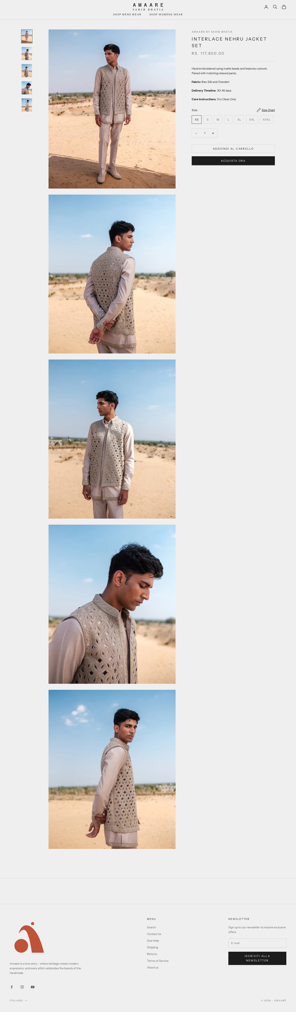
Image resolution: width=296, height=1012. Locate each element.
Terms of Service (158, 961)
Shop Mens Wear (127, 14)
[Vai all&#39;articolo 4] (26, 88)
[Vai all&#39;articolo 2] (26, 53)
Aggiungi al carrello (233, 148)
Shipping (152, 947)
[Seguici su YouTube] (33, 987)
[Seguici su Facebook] (12, 987)
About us (152, 967)
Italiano (16, 1000)
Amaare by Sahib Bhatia (212, 31)
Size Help (153, 940)
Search (151, 927)
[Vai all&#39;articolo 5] (26, 105)
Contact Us (154, 934)
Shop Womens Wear (166, 14)
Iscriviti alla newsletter (257, 958)
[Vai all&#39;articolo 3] (26, 71)
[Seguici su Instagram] (22, 987)
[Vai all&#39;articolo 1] (26, 36)
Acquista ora (233, 160)
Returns (152, 954)
